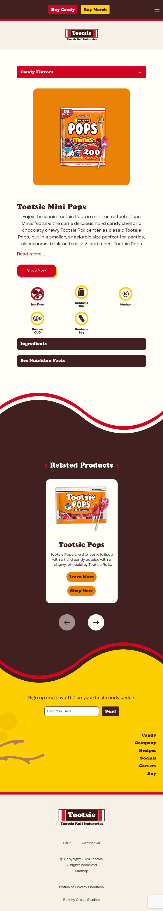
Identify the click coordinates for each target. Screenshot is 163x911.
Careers (147, 766)
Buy (151, 773)
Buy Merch (95, 9)
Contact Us (91, 843)
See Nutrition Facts (42, 360)
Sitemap (81, 871)
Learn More (81, 576)
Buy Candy (63, 9)
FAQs (67, 843)
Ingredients (33, 343)
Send (110, 711)
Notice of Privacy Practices (81, 887)
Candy (149, 735)
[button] (67, 622)
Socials (148, 758)
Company (145, 743)
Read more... (31, 254)
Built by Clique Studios (81, 900)
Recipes (147, 750)
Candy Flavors (36, 71)
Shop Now (36, 271)
